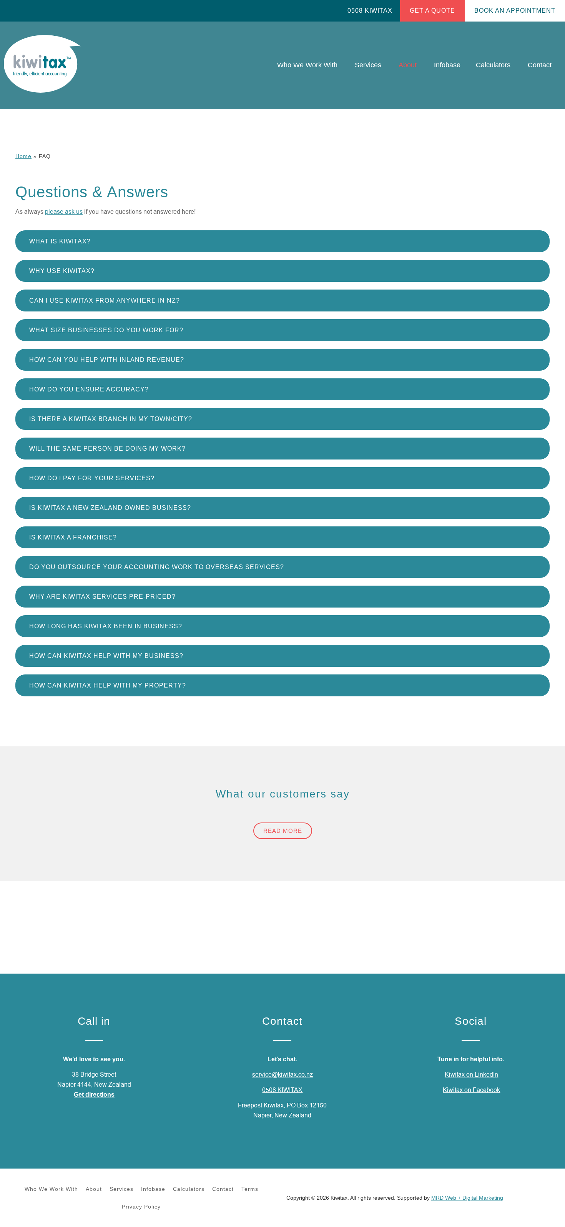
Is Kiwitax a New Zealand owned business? (110, 507)
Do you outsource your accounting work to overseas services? (156, 567)
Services (121, 1189)
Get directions (94, 1094)
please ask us (64, 212)
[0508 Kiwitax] (343, 10)
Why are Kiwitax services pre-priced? (102, 596)
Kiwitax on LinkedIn (471, 1075)
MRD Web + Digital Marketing (467, 1198)
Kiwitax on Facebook (471, 1090)
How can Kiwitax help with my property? (107, 685)
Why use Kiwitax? (62, 271)
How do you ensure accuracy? (89, 389)
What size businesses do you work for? (106, 330)
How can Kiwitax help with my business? (106, 656)
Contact (223, 1189)
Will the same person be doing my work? (107, 448)
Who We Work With (51, 1189)
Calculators (188, 1189)
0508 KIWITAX (282, 1090)
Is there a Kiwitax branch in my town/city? (110, 419)
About (94, 1189)
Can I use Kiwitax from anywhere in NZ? (104, 300)
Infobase (153, 1189)
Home (23, 156)
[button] (282, 241)
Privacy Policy (141, 1207)
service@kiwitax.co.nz (282, 1075)
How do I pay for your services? (92, 478)
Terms (249, 1189)
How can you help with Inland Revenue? (106, 359)
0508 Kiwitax (369, 10)
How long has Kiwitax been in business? (105, 626)
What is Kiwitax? (60, 241)
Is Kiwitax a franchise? (73, 537)
